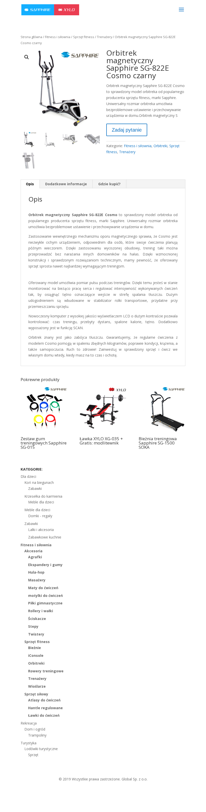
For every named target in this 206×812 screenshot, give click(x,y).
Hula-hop (36, 572)
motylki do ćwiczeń (45, 595)
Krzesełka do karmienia (43, 496)
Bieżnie (34, 647)
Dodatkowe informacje (66, 184)
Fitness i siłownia (57, 37)
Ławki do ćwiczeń (44, 715)
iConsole (35, 655)
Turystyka (28, 743)
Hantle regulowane (45, 707)
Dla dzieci (28, 476)
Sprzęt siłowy (36, 694)
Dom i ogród (34, 729)
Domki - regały (40, 515)
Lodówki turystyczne (41, 748)
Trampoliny (37, 735)
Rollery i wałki (40, 610)
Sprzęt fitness (83, 37)
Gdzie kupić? (109, 184)
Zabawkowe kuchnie (44, 537)
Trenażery (104, 37)
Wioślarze (37, 686)
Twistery (36, 634)
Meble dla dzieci (41, 502)
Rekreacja (29, 723)
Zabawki (35, 488)
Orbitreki (160, 145)
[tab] (30, 184)
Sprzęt (33, 754)
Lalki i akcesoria (41, 529)
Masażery (36, 580)
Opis (30, 184)
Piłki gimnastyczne (45, 603)
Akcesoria (33, 551)
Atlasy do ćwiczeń (44, 700)
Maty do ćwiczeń (43, 587)
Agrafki (35, 557)
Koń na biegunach (39, 482)
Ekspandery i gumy (45, 564)
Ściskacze (37, 618)
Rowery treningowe (46, 671)
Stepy (33, 626)
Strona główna (31, 37)
